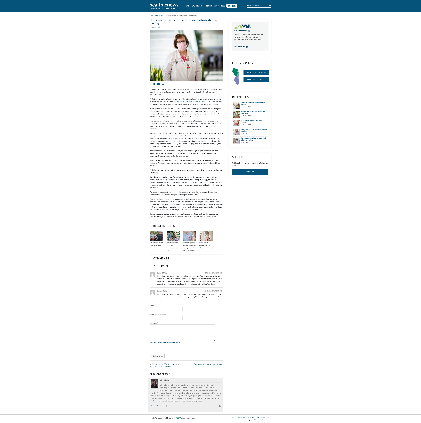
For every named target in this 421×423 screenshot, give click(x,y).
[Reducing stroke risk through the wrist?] (156, 236)
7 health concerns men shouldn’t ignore (253, 103)
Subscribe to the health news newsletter (165, 342)
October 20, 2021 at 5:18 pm (211, 272)
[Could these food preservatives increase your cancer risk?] (173, 236)
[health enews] (164, 6)
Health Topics (196, 6)
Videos (216, 6)
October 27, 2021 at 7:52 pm (211, 290)
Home (187, 6)
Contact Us (241, 417)
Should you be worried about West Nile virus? (253, 112)
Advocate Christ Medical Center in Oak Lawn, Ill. (195, 101)
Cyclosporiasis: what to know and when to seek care (253, 139)
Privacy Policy (265, 417)
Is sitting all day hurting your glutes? (251, 121)
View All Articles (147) (159, 406)
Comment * (154, 323)
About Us (233, 417)
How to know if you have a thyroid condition (254, 130)
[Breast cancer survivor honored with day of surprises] (206, 236)
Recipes (209, 6)
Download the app (241, 46)
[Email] (220, 405)
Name (152, 305)
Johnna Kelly (156, 27)
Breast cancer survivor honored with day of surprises (206, 245)
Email (158, 314)
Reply (221, 272)
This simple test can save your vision (207, 364)
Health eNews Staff (253, 417)
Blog (223, 6)
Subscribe (232, 6)
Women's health (158, 15)
